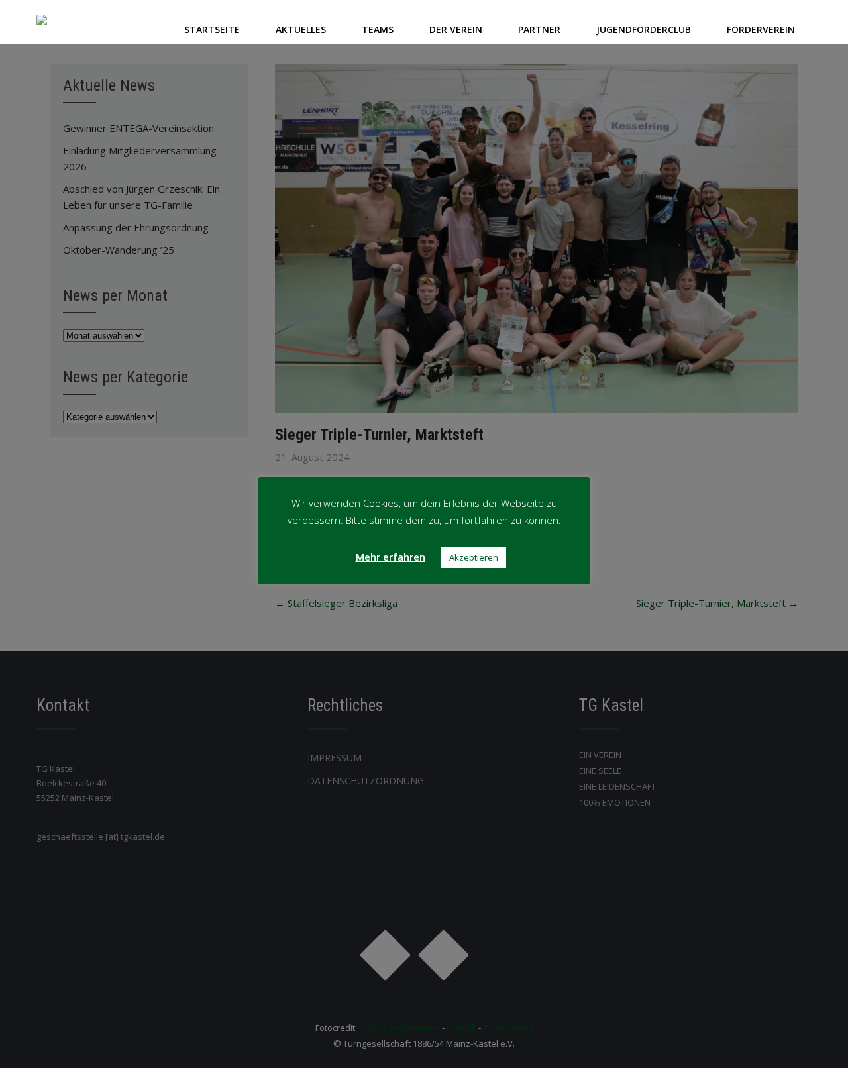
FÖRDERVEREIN (761, 29)
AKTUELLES (301, 29)
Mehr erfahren (390, 556)
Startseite (212, 29)
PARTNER (539, 29)
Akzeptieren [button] (473, 557)
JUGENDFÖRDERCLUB (643, 29)
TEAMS (378, 29)
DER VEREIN (455, 29)
